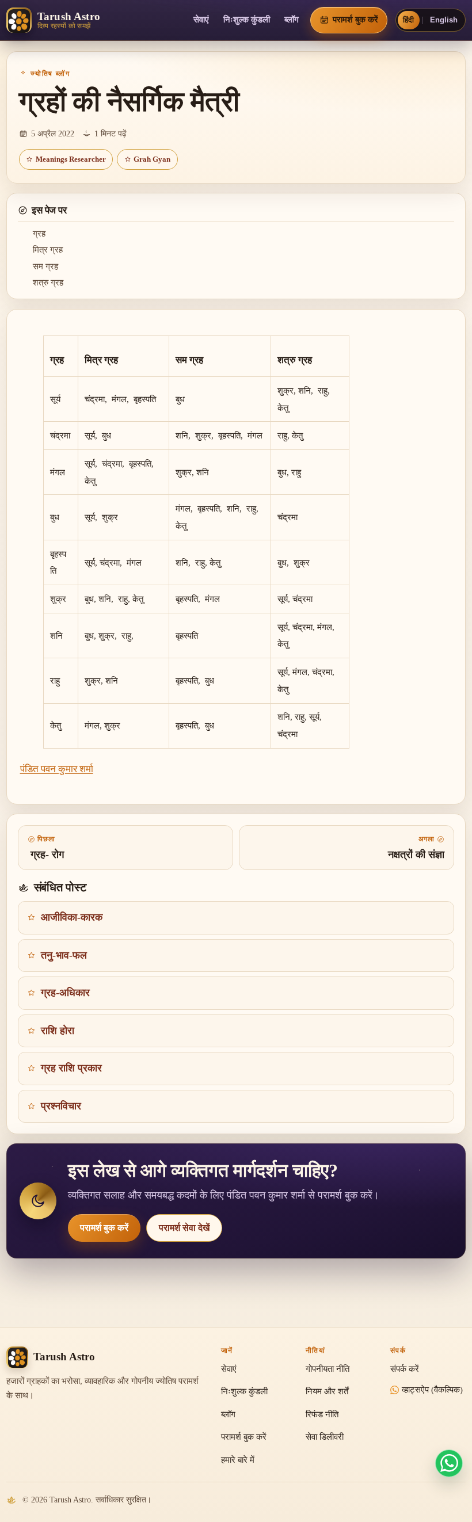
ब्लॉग (291, 19)
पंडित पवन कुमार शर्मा (56, 769)
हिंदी (408, 20)
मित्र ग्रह (48, 249)
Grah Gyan (152, 159)
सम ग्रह (45, 266)
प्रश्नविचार (61, 1106)
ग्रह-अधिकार (65, 992)
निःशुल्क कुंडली (246, 19)
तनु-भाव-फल (64, 955)
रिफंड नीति (322, 1414)
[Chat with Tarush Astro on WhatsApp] (449, 1463)
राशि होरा (57, 1030)
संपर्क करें (404, 1369)
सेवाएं (201, 19)
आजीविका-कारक (71, 917)
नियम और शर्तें (327, 1391)
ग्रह (39, 233)
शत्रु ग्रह (48, 282)
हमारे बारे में (237, 1459)
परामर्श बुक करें (104, 1228)
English (444, 20)
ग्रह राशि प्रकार (71, 1068)
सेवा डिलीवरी (325, 1436)
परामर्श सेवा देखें (184, 1228)
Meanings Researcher (71, 159)
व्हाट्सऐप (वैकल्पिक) (432, 1389)
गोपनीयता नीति (327, 1369)
